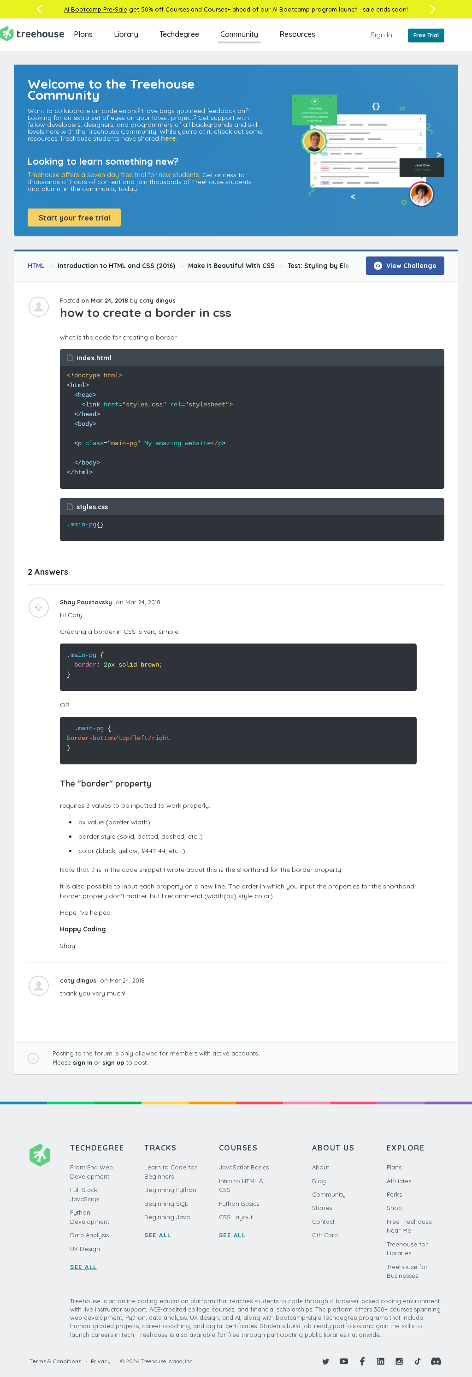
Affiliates (399, 1181)
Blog (319, 1181)
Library (126, 34)
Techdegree (179, 34)
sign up (113, 1062)
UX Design (85, 1248)
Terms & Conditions (55, 1361)
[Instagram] (399, 1361)
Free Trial (426, 35)
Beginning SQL (166, 1203)
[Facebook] (362, 1361)
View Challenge (410, 266)
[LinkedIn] (380, 1361)
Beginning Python (170, 1189)
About (320, 1167)
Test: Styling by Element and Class (344, 266)
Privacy (101, 1361)
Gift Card (325, 1235)
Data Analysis (89, 1235)
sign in (82, 1062)
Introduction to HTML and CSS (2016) (116, 266)
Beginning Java (167, 1217)
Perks (394, 1194)
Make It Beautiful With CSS (231, 266)
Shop (394, 1207)
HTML (36, 266)
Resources (297, 34)
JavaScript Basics (244, 1167)
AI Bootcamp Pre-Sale (95, 9)
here (168, 138)
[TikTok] (417, 1361)
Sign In (381, 34)
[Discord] (436, 1361)
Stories (322, 1207)
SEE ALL (83, 1266)
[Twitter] (325, 1361)
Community (239, 34)
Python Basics (239, 1203)
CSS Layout (236, 1217)
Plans (83, 34)
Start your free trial (74, 217)
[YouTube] (343, 1361)
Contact (323, 1221)
